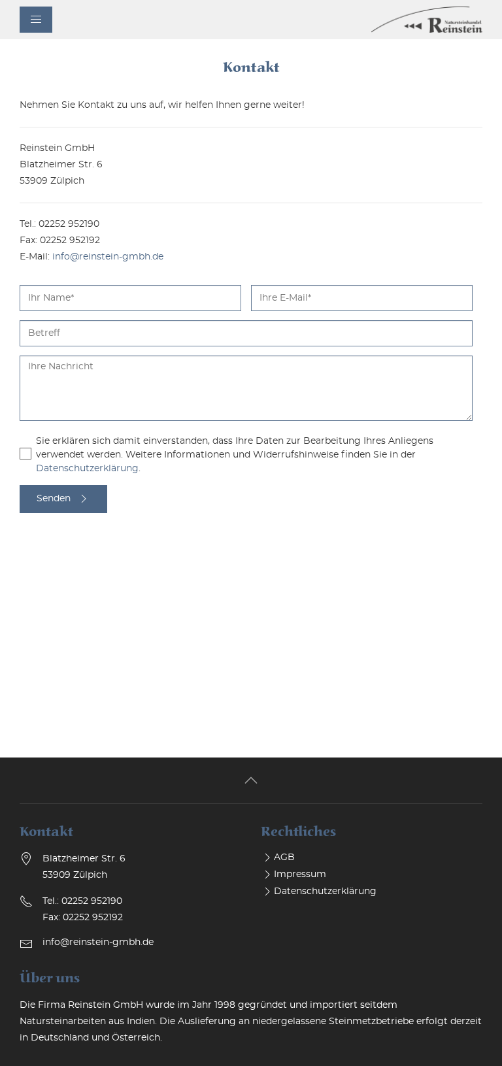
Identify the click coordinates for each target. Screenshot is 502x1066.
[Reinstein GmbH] (426, 20)
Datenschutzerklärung (87, 468)
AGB (284, 857)
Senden (54, 498)
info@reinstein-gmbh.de (107, 256)
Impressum (300, 874)
